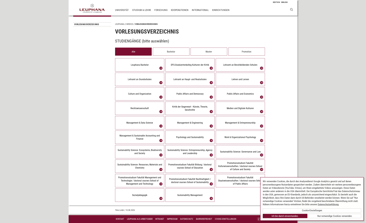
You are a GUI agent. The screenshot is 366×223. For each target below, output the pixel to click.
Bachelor (171, 51)
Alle (133, 51)
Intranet (159, 219)
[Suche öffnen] (291, 9)
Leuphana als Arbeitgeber (140, 219)
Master (209, 51)
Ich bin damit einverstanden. (285, 216)
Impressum (172, 219)
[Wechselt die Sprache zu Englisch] (284, 2)
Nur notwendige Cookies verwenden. (334, 216)
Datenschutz (186, 219)
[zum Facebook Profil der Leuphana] (258, 219)
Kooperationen (179, 10)
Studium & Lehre (141, 10)
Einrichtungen (220, 10)
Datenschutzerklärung (328, 204)
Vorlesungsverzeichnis (86, 24)
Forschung (161, 10)
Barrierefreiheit (204, 219)
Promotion (246, 51)
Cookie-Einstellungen (225, 219)
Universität (122, 10)
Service (129, 24)
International (200, 10)
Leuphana (119, 24)
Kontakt (120, 219)
